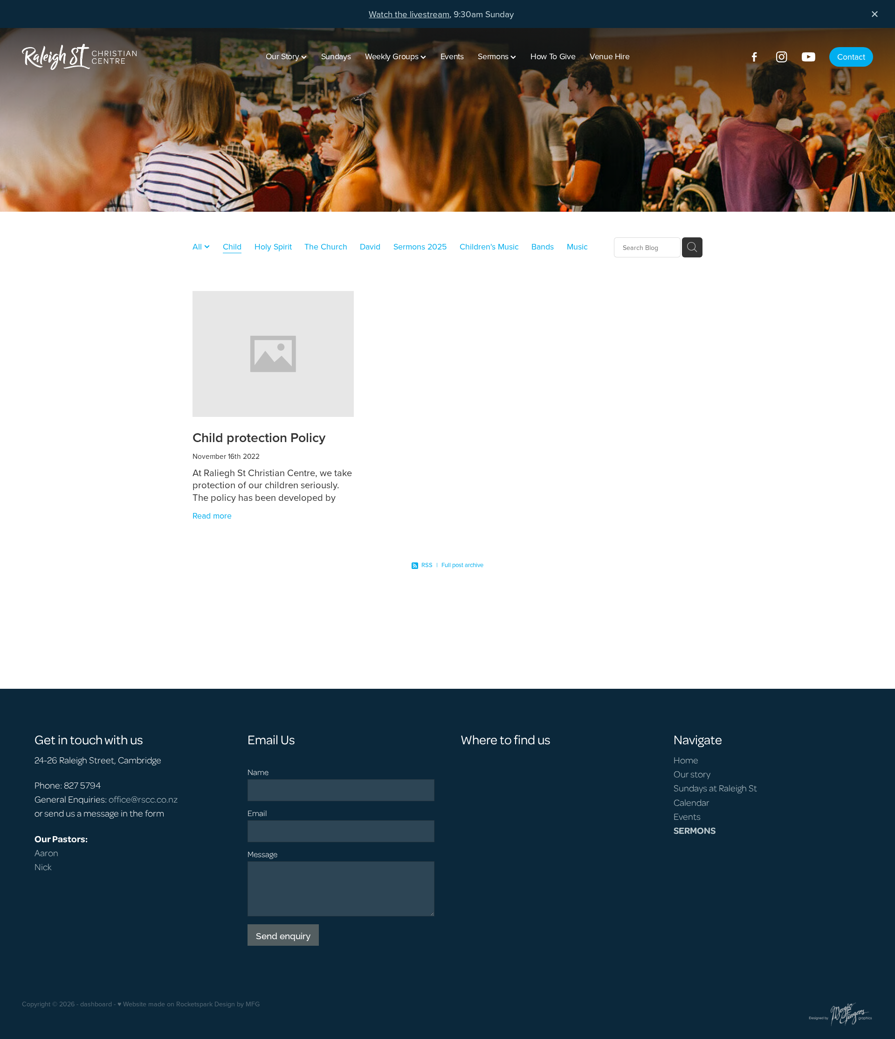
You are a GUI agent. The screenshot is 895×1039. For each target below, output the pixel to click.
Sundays (336, 56)
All (198, 246)
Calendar (691, 802)
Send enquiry (283, 935)
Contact (851, 56)
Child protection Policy (259, 437)
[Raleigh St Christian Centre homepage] (107, 57)
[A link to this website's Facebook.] (754, 57)
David (370, 246)
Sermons (494, 56)
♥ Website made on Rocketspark (165, 1004)
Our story (692, 773)
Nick (43, 866)
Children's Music (489, 246)
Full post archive (462, 565)
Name (258, 772)
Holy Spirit (273, 246)
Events (452, 56)
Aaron (46, 852)
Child (232, 246)
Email (257, 813)
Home (686, 759)
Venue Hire (609, 56)
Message (262, 854)
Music (577, 246)
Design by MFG (237, 1004)
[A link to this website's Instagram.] (781, 57)
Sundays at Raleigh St (715, 787)
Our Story (283, 56)
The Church (325, 246)
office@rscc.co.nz (143, 798)
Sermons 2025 (420, 246)
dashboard (96, 1004)
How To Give (552, 56)
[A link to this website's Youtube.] (808, 57)
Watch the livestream (409, 13)
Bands (542, 246)
